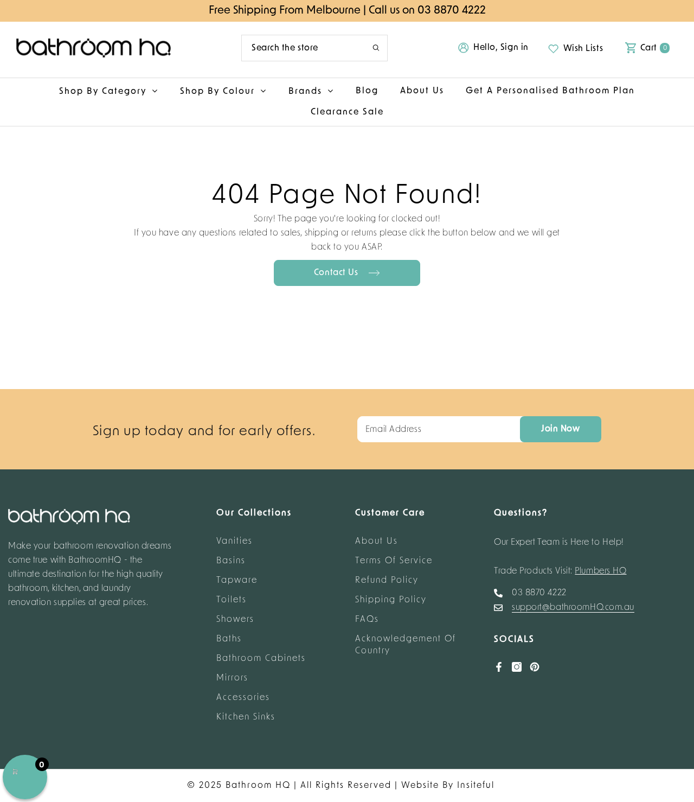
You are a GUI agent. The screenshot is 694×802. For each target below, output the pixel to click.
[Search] (314, 48)
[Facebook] (499, 667)
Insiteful (475, 785)
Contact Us (337, 273)
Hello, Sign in (501, 47)
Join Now (560, 429)
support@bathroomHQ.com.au (573, 607)
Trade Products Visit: (560, 571)
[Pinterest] (534, 667)
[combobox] (299, 48)
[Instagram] (517, 667)
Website (420, 785)
